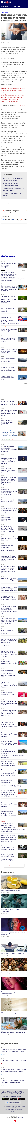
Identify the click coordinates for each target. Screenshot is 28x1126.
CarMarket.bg (5, 1092)
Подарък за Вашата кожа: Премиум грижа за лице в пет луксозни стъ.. (10, 435)
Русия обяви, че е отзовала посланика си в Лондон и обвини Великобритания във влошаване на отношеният (10, 320)
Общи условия (20, 1117)
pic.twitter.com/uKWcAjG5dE (9, 101)
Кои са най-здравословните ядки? (11, 973)
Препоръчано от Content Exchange (18, 1036)
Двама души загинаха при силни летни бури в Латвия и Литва (9, 360)
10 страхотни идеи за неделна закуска (13, 1032)
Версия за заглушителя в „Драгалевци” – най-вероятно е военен (9, 847)
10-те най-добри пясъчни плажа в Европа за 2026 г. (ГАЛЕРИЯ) (9, 743)
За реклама (8, 1106)
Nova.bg (16, 1093)
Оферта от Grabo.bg (5, 430)
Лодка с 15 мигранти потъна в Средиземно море (8, 377)
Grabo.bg (22, 1092)
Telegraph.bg (22, 1093)
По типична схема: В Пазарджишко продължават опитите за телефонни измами (9, 548)
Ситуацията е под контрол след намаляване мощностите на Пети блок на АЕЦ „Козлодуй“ (11, 783)
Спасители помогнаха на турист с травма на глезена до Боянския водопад (9, 631)
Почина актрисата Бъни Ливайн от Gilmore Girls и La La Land (9, 538)
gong (4, 1085)
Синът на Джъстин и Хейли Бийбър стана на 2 (13, 1060)
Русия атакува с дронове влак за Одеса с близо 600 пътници (9, 351)
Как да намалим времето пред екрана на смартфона (9, 265)
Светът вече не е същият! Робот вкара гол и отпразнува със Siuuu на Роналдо (13, 1081)
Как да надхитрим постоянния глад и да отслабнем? (13, 179)
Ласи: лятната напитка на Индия (11, 890)
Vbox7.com (9, 1091)
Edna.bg (8, 1093)
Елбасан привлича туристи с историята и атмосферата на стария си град (8, 814)
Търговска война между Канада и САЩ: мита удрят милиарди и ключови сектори (9, 413)
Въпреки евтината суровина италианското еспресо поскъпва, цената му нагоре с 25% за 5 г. (9, 673)
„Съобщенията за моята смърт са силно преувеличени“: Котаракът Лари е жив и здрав (9, 610)
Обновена (3, 821)
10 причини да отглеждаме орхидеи (12, 1013)
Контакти (23, 1106)
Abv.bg (4, 1091)
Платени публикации (16, 1106)
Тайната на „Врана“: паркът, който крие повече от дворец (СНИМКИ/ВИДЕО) (7, 857)
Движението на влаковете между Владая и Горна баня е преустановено (9, 492)
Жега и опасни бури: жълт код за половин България (8, 310)
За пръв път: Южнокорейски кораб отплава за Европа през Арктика (9, 684)
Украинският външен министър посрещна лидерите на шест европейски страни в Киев (8, 570)
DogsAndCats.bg (20, 1091)
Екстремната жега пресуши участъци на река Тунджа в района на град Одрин (9, 653)
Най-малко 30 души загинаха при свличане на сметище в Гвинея (8, 368)
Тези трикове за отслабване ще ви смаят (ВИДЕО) (13, 189)
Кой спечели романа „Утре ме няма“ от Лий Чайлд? (13, 933)
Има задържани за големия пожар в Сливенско (7, 519)
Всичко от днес (14, 866)
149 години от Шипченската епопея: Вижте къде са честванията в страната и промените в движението (13, 753)
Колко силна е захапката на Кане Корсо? (9, 330)
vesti (4, 1074)
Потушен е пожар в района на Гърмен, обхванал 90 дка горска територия (9, 449)
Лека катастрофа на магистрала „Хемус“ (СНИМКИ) (7, 422)
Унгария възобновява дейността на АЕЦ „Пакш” (9, 579)
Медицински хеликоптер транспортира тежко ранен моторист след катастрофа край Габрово (9, 481)
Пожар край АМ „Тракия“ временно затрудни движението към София (9, 588)
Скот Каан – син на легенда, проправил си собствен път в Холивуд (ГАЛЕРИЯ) (9, 725)
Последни (4, 6)
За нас (3, 1106)
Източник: (3, 204)
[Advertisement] (14, 238)
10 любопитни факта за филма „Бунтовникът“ (10, 910)
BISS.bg (10, 1092)
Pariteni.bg (3, 1093)
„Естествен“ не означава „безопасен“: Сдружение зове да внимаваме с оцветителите (9, 713)
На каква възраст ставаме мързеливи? (8, 693)
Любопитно (8, 256)
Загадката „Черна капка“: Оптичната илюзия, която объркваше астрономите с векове (13, 1070)
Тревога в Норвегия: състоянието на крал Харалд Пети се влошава (9, 403)
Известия (15, 1111)
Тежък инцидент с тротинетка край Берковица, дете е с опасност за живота (7, 529)
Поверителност (10, 1109)
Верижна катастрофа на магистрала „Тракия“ (9, 500)
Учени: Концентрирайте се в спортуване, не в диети (12, 184)
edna (4, 1063)
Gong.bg (14, 1091)
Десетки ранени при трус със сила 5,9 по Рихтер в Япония (9, 703)
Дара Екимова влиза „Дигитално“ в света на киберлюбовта (13, 993)
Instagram (25, 219)
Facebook (16, 219)
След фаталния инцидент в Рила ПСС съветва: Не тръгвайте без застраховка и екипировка (9, 642)
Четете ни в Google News (14, 1102)
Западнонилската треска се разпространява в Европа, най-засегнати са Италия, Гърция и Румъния (9, 299)
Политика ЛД (20, 1109)
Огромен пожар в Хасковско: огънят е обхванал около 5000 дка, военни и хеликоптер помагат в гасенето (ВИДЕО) (13, 827)
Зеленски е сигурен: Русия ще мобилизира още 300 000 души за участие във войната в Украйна (8, 460)
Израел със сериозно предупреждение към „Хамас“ (8, 339)
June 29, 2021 (21, 105)
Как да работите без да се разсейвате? (13, 954)
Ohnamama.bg (16, 1092)
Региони (17, 6)
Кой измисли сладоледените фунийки (9, 662)
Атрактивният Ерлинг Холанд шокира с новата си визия (9, 734)
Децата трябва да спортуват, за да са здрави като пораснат (8, 763)
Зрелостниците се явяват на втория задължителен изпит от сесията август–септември (9, 288)
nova (4, 1054)
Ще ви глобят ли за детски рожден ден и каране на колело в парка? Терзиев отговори (9, 793)
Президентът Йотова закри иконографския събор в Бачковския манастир (8, 558)
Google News (7, 219)
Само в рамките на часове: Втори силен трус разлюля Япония (9, 470)
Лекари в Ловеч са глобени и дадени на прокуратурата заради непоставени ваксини (8, 598)
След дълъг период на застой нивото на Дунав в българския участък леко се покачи (9, 621)
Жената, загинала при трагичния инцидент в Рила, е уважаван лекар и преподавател (9, 838)
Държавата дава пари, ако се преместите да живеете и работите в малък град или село (8, 772)
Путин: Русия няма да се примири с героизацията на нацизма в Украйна (9, 510)
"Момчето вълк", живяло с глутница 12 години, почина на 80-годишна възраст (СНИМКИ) (14, 1050)
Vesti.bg (12, 1093)
